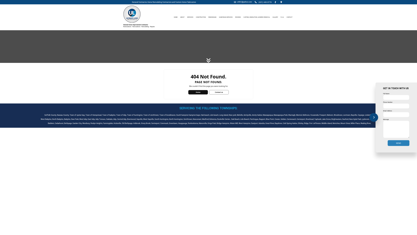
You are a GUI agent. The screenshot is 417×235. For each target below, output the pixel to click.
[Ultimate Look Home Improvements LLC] (143, 14)
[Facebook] (275, 2)
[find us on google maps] (281, 2)
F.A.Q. (282, 17)
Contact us (219, 92)
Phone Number (387, 102)
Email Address (387, 111)
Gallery (275, 17)
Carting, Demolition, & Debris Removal (256, 17)
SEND (398, 143)
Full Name (386, 94)
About (182, 17)
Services (190, 17)
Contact (289, 17)
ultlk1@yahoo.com (244, 2)
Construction (201, 17)
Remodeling (212, 17)
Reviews (238, 17)
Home (176, 17)
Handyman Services (226, 17)
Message (386, 119)
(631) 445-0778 (264, 2)
